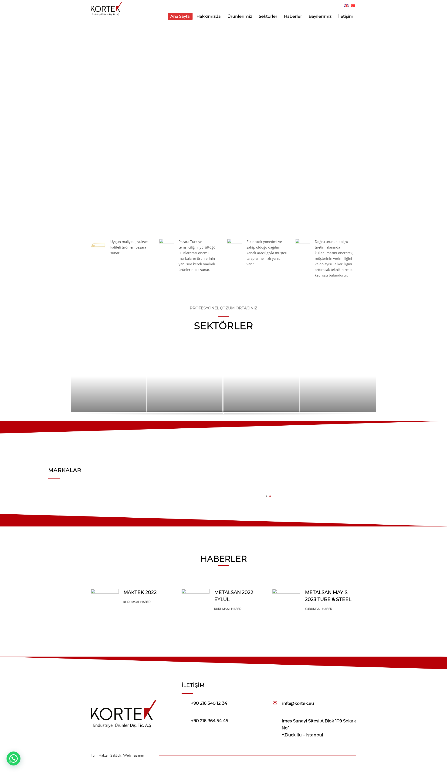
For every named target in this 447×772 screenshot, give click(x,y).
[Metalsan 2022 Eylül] (196, 598)
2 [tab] (270, 496)
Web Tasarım (133, 755)
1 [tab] (266, 496)
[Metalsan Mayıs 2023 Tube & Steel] (286, 608)
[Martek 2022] (105, 598)
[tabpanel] (268, 475)
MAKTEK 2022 (140, 592)
